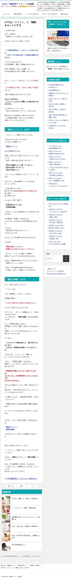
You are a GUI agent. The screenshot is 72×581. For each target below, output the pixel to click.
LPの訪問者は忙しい (19, 545)
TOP (14, 565)
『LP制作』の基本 (10, 30)
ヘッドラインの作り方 (32, 14)
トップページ (6, 14)
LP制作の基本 (18, 14)
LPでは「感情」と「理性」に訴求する (25, 498)
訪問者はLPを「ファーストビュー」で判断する (26, 518)
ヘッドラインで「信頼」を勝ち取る (24, 508)
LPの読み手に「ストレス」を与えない (22, 479)
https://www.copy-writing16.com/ (56, 273)
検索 (48, 254)
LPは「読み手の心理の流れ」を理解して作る (26, 536)
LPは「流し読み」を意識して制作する (25, 526)
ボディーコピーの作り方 (49, 14)
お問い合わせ (64, 14)
